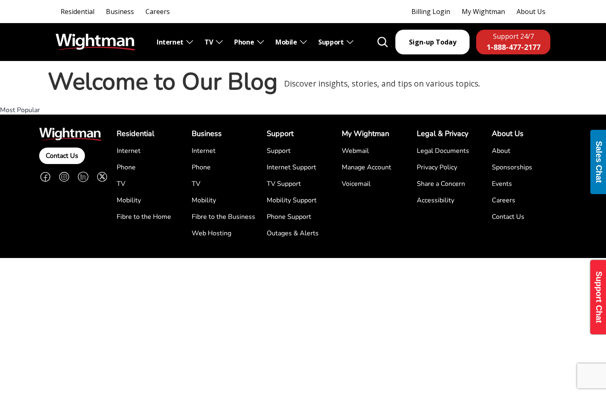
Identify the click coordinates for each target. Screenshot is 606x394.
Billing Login (430, 11)
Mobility (129, 200)
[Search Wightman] (382, 42)
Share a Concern (441, 183)
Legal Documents (443, 150)
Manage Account (366, 167)
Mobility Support (292, 200)
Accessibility (435, 200)
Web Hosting (211, 233)
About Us (531, 11)
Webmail (355, 150)
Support (331, 42)
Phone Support (289, 216)
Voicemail (356, 183)
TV (209, 42)
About (501, 150)
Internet (171, 42)
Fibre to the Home (144, 216)
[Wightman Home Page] (95, 42)
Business (120, 11)
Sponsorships (512, 167)
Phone (245, 42)
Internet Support (291, 167)
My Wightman (483, 11)
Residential (77, 11)
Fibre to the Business (223, 216)
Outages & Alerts (293, 233)
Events (502, 183)
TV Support (284, 183)
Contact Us (62, 155)
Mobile (286, 42)
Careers (158, 11)
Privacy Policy (437, 167)
